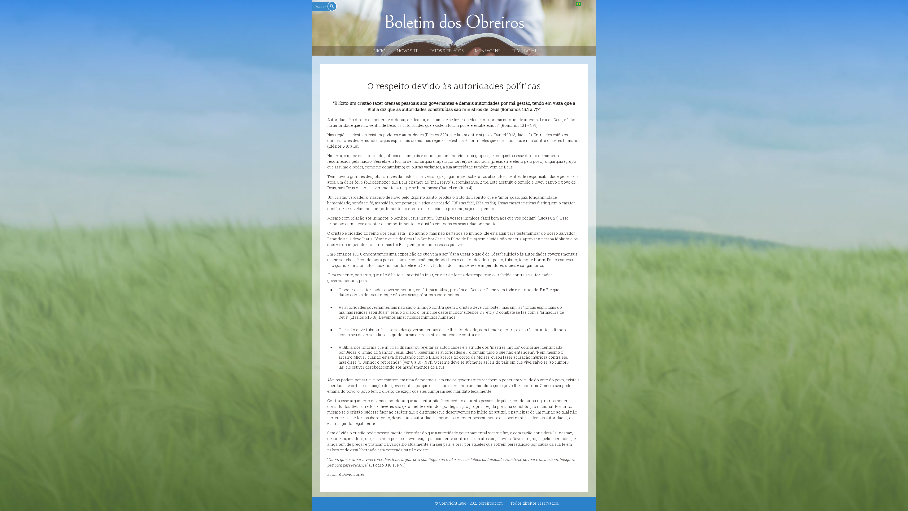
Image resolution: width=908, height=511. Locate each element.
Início (378, 50)
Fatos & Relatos (447, 50)
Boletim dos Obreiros (454, 22)
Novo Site (408, 50)
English (588, 3)
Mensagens (487, 50)
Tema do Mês (525, 50)
